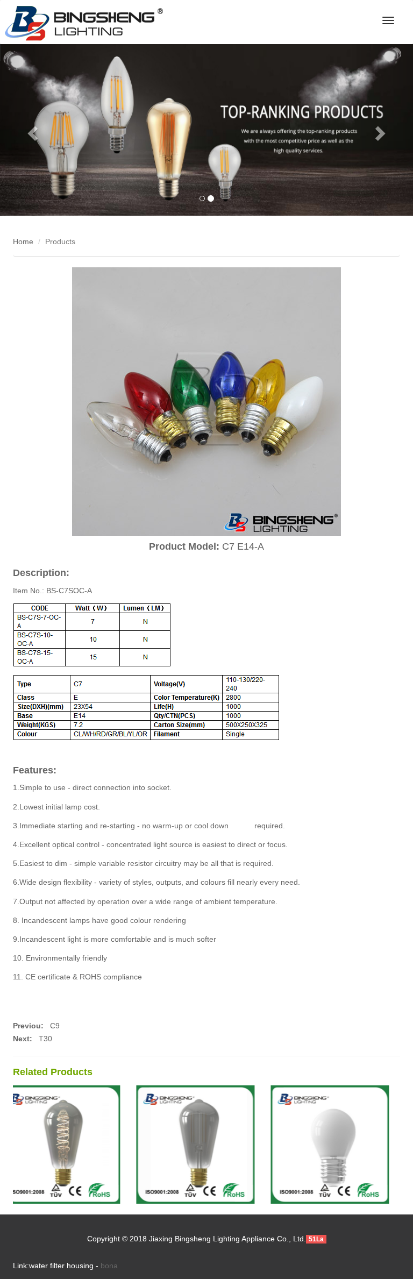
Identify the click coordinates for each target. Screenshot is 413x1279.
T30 (45, 1038)
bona (109, 1265)
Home (23, 241)
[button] (31, 130)
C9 (54, 1025)
